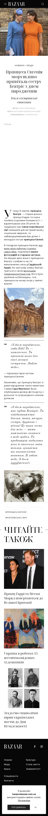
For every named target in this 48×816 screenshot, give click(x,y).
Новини (19, 65)
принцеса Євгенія (15, 512)
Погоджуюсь (19, 807)
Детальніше (24, 800)
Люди (29, 65)
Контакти (9, 780)
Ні (36, 807)
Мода (7, 764)
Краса (7, 769)
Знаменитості (33, 769)
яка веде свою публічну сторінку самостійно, (23, 248)
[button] (5, 4)
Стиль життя (33, 764)
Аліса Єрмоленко (27, 108)
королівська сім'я (16, 517)
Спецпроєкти (11, 776)
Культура (30, 760)
